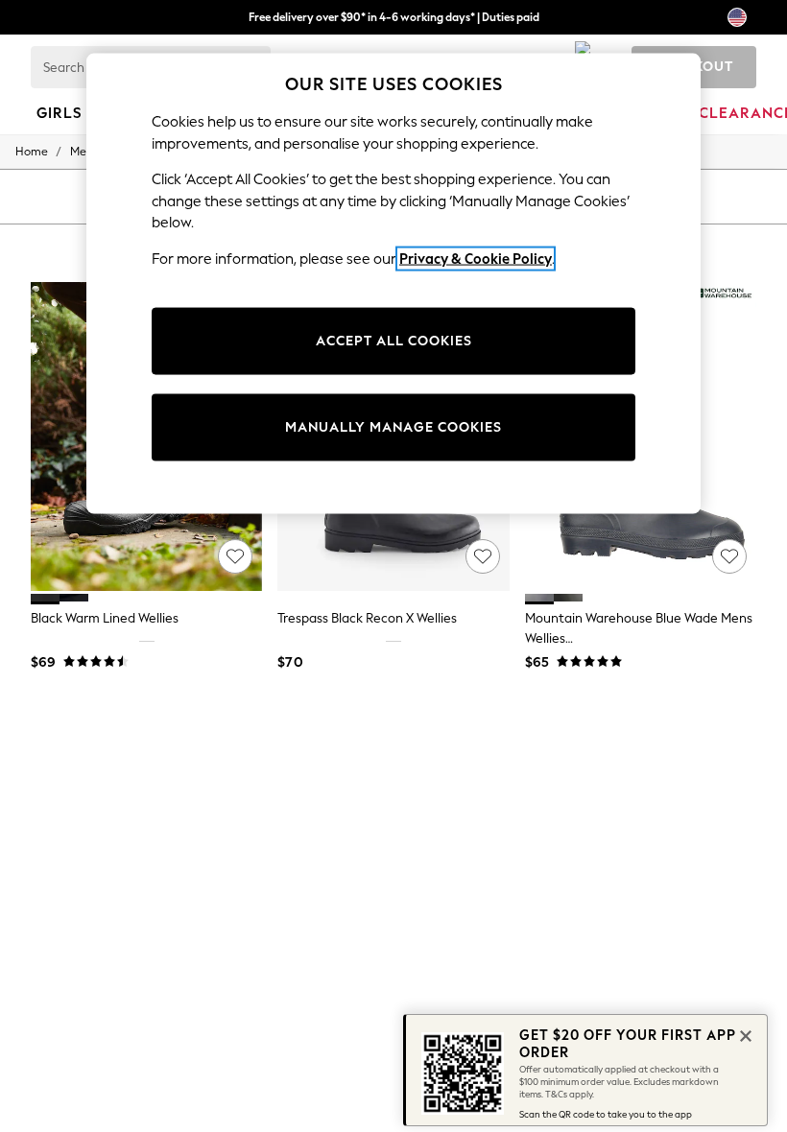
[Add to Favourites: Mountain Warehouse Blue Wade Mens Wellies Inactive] (729, 556)
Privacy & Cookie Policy (475, 258)
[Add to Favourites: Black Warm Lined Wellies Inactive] (235, 556)
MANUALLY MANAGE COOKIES (393, 427)
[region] (393, 284)
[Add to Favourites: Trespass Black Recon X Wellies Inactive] (482, 556)
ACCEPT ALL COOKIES (394, 341)
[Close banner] (743, 1034)
